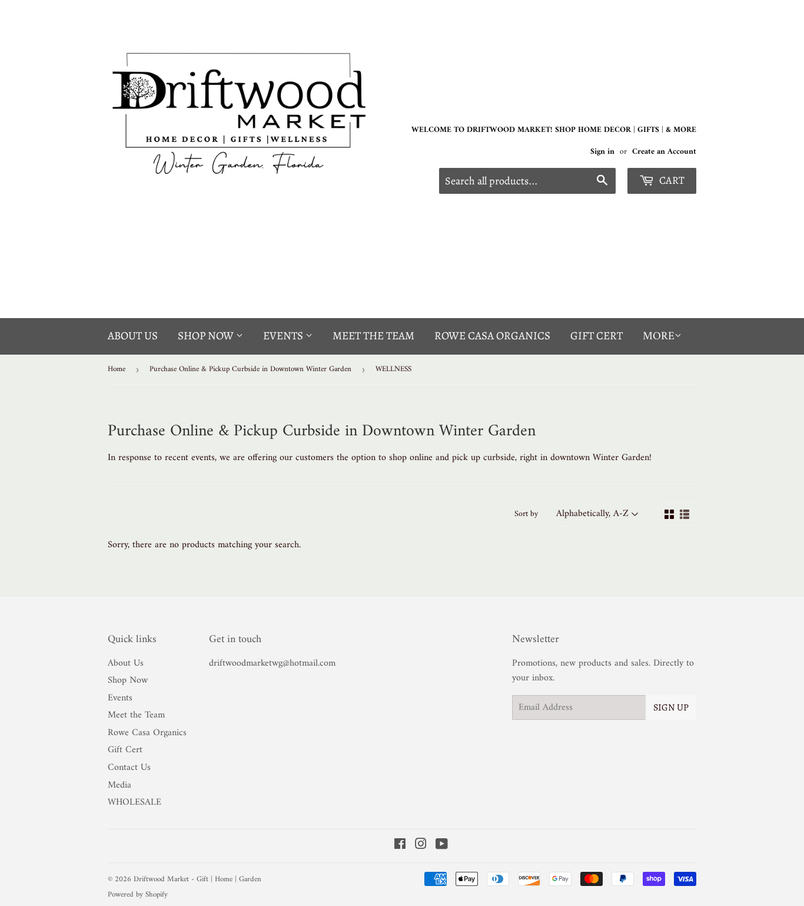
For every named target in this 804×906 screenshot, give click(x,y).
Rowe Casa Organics (492, 335)
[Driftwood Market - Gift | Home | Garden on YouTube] (442, 846)
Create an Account (664, 152)
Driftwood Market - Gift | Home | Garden (197, 879)
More (659, 336)
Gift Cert (596, 335)
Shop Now (207, 335)
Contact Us (129, 767)
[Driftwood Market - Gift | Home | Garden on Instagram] (421, 846)
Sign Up (671, 707)
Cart (671, 180)
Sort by (526, 514)
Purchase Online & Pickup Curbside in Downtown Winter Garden (250, 369)
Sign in (602, 152)
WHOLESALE (134, 802)
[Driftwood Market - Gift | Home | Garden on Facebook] (400, 846)
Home (116, 369)
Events (284, 335)
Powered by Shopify (138, 894)
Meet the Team (373, 335)
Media (119, 785)
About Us (133, 335)
